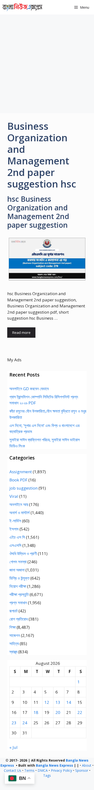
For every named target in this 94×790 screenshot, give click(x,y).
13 (57, 702)
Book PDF (18, 480)
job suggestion (23, 488)
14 (68, 702)
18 (36, 712)
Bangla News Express (54, 765)
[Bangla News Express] (22, 7)
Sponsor (81, 770)
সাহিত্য (14, 643)
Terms (29, 770)
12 (46, 702)
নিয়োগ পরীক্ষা (17, 586)
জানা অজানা (17, 570)
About (86, 765)
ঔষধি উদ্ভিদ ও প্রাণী (23, 553)
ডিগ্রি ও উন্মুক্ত (19, 578)
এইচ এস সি (17, 537)
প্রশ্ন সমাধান (18, 602)
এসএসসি (15, 545)
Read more (21, 332)
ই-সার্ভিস (15, 521)
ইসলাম (14, 529)
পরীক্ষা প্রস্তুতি (19, 594)
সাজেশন (14, 635)
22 (79, 712)
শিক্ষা (12, 627)
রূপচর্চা (13, 611)
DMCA (43, 770)
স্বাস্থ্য (13, 651)
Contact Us (12, 770)
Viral (13, 496)
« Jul (13, 747)
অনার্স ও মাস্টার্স (19, 512)
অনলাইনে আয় (18, 504)
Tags (47, 775)
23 (14, 722)
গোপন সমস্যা (18, 561)
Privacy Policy (61, 770)
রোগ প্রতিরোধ (18, 619)
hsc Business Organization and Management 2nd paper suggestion (38, 212)
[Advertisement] (47, 64)
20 (57, 712)
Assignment (20, 471)
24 (24, 722)
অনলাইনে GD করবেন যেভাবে (29, 388)
